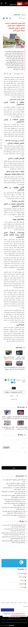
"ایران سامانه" (11, 617)
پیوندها (11, 603)
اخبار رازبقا (22, 580)
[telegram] (14, 380)
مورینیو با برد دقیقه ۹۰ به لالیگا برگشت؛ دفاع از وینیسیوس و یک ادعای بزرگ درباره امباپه (15, 484)
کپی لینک (13, 388)
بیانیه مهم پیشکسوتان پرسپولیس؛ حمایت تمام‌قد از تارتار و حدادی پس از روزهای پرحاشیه (13, 496)
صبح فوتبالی (21, 584)
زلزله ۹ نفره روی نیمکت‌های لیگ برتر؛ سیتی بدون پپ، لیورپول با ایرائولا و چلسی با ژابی (13, 526)
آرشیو (15, 603)
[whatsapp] (8, 380)
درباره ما (25, 603)
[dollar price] (1, 141)
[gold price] (1, 143)
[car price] (1, 146)
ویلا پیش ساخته (21, 573)
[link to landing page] (18, 3)
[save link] (7, 18)
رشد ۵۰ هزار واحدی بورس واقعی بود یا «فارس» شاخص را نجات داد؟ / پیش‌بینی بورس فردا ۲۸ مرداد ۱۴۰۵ (13, 534)
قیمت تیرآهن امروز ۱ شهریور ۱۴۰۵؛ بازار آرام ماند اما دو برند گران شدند (13, 516)
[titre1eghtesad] (7, 610)
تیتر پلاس (22, 587)
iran (2, 619)
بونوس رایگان (21, 577)
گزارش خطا (13, 399)
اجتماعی (23, 15)
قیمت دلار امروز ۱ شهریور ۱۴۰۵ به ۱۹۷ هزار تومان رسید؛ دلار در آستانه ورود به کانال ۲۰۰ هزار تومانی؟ (13, 512)
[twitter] (11, 380)
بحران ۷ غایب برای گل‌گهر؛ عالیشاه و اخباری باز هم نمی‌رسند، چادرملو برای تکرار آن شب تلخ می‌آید (14, 500)
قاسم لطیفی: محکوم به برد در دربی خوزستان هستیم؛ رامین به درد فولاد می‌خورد (14, 488)
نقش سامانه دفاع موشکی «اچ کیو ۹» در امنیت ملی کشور (14, 613)
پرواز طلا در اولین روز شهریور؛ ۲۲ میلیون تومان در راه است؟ (14, 480)
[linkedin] (6, 380)
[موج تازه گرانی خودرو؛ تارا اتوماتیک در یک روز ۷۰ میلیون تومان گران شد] (19, 363)
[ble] (14, 382)
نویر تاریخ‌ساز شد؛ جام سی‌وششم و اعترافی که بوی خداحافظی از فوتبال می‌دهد (14, 504)
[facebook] (12, 382)
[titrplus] (23, 609)
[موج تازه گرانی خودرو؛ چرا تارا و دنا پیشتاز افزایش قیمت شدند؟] (8, 352)
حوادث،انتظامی (16, 15)
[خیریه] (14, 563)
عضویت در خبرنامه (5, 603)
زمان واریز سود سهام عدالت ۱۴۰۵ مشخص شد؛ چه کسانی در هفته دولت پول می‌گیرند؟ (14, 530)
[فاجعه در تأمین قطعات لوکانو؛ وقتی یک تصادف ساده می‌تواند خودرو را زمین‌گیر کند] (19, 352)
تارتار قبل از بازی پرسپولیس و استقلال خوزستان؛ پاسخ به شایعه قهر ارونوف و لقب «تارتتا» (13, 542)
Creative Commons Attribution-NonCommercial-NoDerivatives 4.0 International (14, 622)
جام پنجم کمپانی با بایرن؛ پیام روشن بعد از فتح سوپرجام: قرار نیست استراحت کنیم (13, 492)
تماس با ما (20, 603)
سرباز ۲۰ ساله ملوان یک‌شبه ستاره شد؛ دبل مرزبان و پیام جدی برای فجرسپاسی (13, 508)
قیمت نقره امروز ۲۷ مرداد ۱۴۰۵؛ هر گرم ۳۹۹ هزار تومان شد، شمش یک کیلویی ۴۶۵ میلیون (13, 538)
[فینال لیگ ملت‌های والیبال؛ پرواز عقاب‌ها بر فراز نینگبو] (20, 412)
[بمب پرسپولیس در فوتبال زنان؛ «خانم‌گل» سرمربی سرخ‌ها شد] (7, 412)
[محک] (14, 554)
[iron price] (1, 149)
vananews (10, 619)
